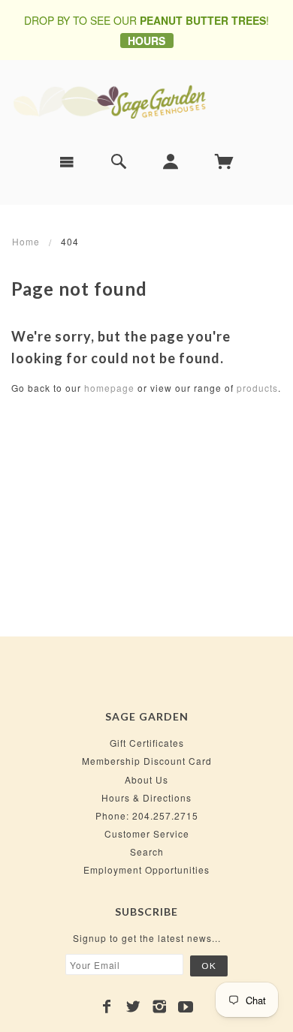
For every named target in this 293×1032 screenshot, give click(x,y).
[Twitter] (133, 1006)
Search (147, 851)
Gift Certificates (147, 742)
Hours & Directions (146, 797)
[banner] (146, 101)
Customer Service (146, 833)
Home (26, 241)
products (257, 387)
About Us (146, 779)
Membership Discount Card (147, 760)
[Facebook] (107, 1006)
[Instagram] (160, 1006)
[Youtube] (186, 1006)
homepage (109, 387)
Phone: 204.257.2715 (146, 815)
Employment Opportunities (146, 869)
